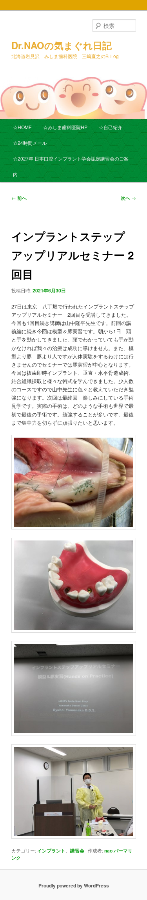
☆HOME (22, 127)
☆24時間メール (30, 142)
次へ (128, 197)
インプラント (51, 850)
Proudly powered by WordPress (73, 885)
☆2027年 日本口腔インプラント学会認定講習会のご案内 (71, 166)
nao (108, 850)
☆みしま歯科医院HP (65, 127)
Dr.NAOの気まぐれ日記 (61, 45)
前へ (19, 197)
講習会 (77, 850)
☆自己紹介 (110, 127)
